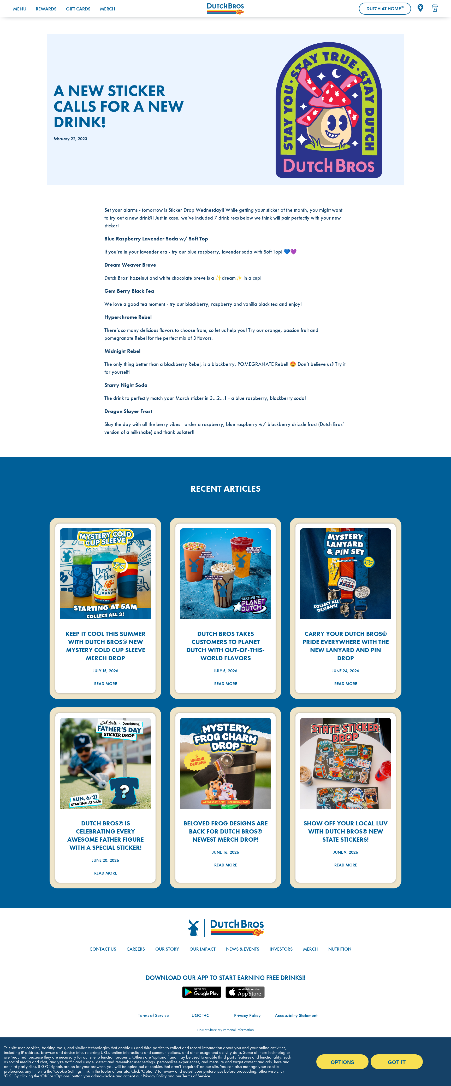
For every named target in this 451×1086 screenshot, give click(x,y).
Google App (201, 992)
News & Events (242, 949)
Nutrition (339, 949)
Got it (397, 1062)
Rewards (46, 9)
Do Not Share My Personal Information (225, 1030)
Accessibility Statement (296, 1015)
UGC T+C (200, 1015)
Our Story (167, 949)
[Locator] (420, 7)
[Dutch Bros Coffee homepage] (225, 9)
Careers (136, 949)
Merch (107, 9)
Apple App (245, 992)
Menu (19, 9)
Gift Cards (78, 9)
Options (342, 1062)
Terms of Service (153, 1015)
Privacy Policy (247, 1015)
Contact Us (103, 949)
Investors (281, 949)
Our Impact (202, 949)
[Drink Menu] (435, 7)
